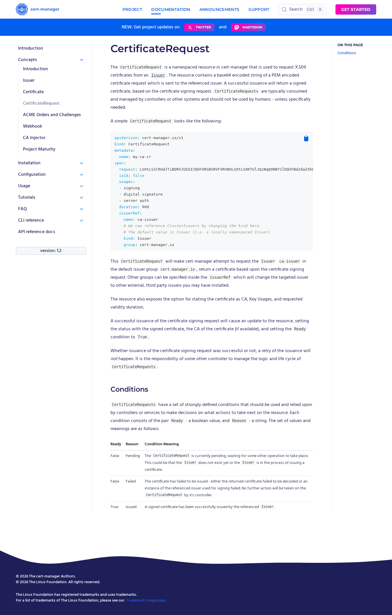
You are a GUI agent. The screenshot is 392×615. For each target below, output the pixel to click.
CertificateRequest (41, 103)
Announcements (219, 9)
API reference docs (36, 232)
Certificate (33, 92)
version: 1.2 (50, 250)
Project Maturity (39, 149)
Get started (355, 9)
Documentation (170, 9)
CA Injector (34, 138)
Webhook (32, 126)
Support (259, 9)
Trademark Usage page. (146, 600)
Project (132, 9)
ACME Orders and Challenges (52, 115)
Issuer (28, 80)
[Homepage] (37, 9)
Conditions (346, 53)
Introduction (30, 48)
